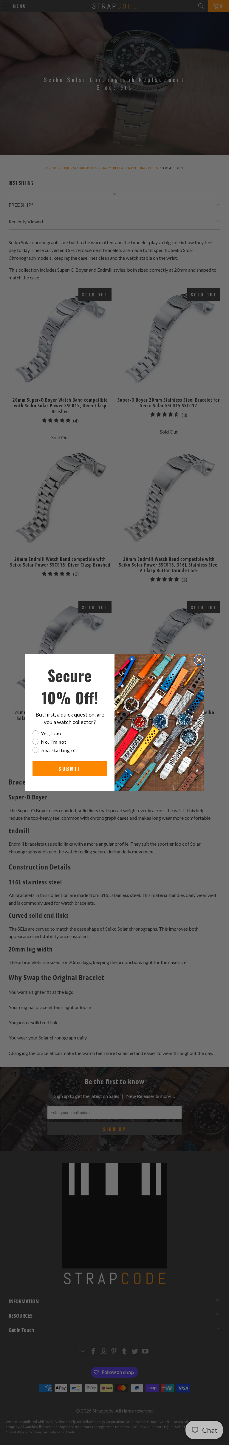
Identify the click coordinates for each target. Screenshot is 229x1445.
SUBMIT (69, 768)
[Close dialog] (199, 660)
